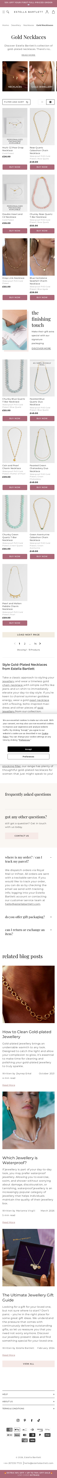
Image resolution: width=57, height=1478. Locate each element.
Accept (28, 749)
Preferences (28, 756)
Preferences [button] (24, 740)
